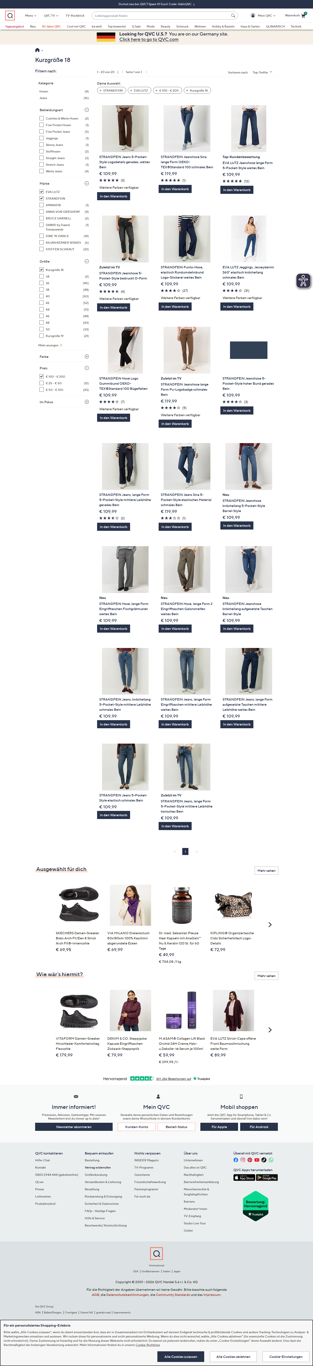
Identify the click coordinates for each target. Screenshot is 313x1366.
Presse (39, 1189)
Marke (44, 183)
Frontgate (71, 1312)
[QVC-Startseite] (37, 50)
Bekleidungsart (51, 110)
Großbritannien (150, 1271)
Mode (151, 26)
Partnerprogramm (146, 1189)
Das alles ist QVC (195, 1167)
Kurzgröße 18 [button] (198, 90)
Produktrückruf (45, 1203)
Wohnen (200, 26)
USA (135, 1271)
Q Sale (136, 26)
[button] (258, 15)
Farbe (44, 356)
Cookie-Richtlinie (148, 1345)
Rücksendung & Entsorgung (103, 1196)
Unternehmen (193, 1160)
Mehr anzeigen (48, 345)
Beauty (165, 26)
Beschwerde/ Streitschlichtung (106, 1225)
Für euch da (142, 1196)
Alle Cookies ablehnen (233, 1356)
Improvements (122, 1312)
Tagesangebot (14, 26)
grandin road (103, 1312)
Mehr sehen (266, 870)
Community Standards (173, 1295)
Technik (296, 26)
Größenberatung (96, 1174)
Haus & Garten (250, 26)
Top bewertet (117, 26)
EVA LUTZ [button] (140, 90)
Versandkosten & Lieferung (103, 1182)
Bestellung (92, 1160)
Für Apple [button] (219, 1127)
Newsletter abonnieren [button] (74, 1127)
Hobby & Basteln (223, 26)
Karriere (189, 1201)
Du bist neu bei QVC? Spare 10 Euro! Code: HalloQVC (155, 4)
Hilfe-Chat (42, 1160)
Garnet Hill (86, 1312)
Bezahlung (92, 1189)
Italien (166, 1271)
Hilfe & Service (95, 1218)
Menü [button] (29, 15)
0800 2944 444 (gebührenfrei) (56, 1174)
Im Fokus (46, 402)
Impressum (212, 1295)
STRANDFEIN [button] (113, 90)
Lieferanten (43, 1196)
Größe (45, 261)
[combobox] (160, 16)
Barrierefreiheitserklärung (201, 1182)
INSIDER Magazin (146, 1160)
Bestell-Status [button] (176, 1127)
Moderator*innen (195, 1209)
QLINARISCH (275, 26)
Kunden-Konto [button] (136, 1127)
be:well (97, 26)
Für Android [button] (259, 1127)
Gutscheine (142, 1174)
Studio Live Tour (195, 1223)
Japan (177, 1271)
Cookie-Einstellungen (286, 1356)
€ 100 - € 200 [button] (169, 90)
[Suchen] (234, 15)
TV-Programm (144, 1167)
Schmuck (182, 26)
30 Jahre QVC (51, 26)
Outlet (188, 1230)
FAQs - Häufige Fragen (100, 1211)
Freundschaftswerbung (150, 1182)
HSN (38, 1312)
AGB (95, 1295)
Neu (33, 26)
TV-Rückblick (75, 15)
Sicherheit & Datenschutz (102, 1203)
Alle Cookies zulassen (180, 1356)
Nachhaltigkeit (194, 1174)
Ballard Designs (53, 1312)
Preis (43, 368)
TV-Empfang (192, 1216)
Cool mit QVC (76, 26)
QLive (39, 1182)
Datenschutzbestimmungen (127, 1295)
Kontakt (40, 1167)
